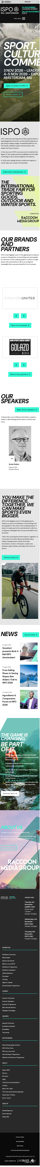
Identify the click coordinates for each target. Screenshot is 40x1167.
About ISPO (6, 1070)
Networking (7, 1038)
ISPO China (20, 1146)
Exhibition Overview (9, 954)
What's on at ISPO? (8, 964)
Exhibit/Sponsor (7, 1110)
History (4, 1073)
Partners (5, 1076)
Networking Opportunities (11, 1045)
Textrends (5, 1032)
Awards (5, 1016)
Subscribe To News (8, 1095)
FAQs (4, 1079)
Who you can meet (8, 1051)
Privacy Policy (20, 1137)
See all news (30, 635)
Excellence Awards (8, 1026)
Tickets (4, 1085)
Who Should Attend (8, 1007)
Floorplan (5, 976)
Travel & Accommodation (11, 1082)
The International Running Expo (12, 1092)
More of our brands (19, 325)
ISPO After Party (7, 1048)
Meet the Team (7, 1089)
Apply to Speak (7, 982)
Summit (5, 991)
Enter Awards (6, 1114)
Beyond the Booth (8, 961)
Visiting (4, 979)
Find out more (10, 557)
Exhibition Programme (9, 967)
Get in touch (6, 1098)
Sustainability (20, 1141)
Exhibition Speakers (8, 970)
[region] (20, 72)
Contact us (7, 848)
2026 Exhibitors (7, 973)
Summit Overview (8, 998)
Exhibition (6, 948)
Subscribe (5, 1117)
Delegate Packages (8, 1010)
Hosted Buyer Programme (11, 986)
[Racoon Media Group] (28, 222)
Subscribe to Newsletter (13, 172)
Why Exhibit (6, 958)
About (4, 1063)
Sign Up (5, 1104)
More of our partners (19, 374)
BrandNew (5, 1029)
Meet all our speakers (26, 410)
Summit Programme (9, 1004)
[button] (20, 449)
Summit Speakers (8, 1001)
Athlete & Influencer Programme (13, 1057)
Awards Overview (8, 1023)
